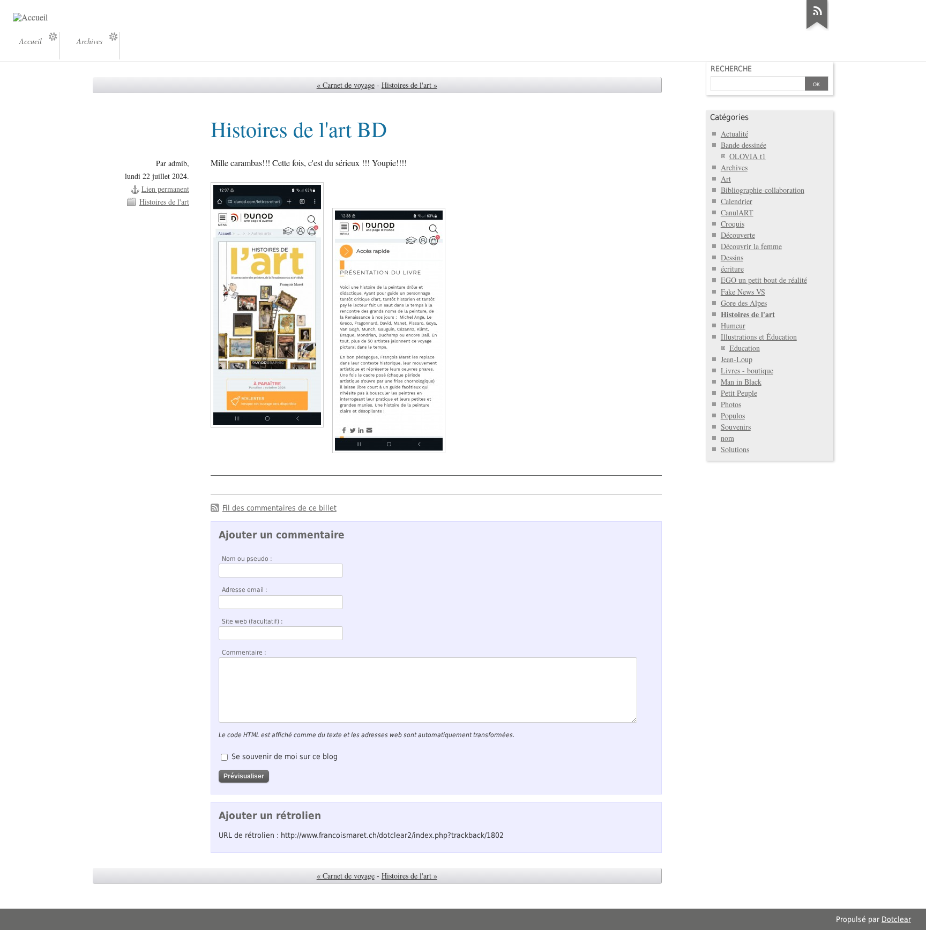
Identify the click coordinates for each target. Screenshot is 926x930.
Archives (734, 167)
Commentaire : (244, 652)
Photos (731, 404)
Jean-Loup (736, 359)
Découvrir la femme (751, 246)
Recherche (731, 68)
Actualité (734, 134)
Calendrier (736, 201)
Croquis (732, 224)
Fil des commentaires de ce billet (279, 508)
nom (727, 438)
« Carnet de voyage (346, 85)
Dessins (732, 257)
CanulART (737, 212)
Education (744, 348)
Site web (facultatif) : (252, 621)
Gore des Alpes (744, 303)
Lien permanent (165, 189)
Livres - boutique (747, 370)
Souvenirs (736, 427)
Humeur (733, 325)
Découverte (738, 235)
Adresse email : (244, 590)
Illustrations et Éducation (759, 337)
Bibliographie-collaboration (762, 190)
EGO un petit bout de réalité (764, 280)
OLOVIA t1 (747, 156)
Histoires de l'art (164, 202)
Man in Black (741, 382)
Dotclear (896, 919)
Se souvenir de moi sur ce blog (285, 756)
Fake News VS (743, 292)
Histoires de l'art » (409, 85)
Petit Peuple (739, 393)
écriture (732, 269)
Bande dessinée (743, 145)
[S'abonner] (817, 29)
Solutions (735, 449)
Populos (733, 415)
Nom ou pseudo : (247, 558)
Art (726, 179)
